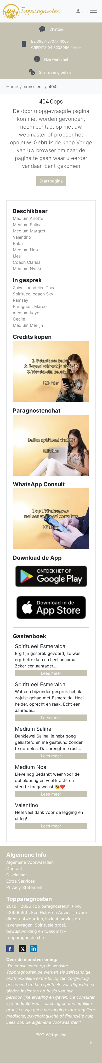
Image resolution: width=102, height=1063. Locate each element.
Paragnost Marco (30, 306)
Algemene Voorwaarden (30, 862)
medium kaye (26, 312)
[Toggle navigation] (93, 11)
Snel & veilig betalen (56, 72)
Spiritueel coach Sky (33, 293)
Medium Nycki (27, 268)
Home (12, 86)
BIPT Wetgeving (51, 1034)
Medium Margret (29, 230)
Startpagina (51, 181)
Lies (17, 256)
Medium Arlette (28, 218)
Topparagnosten (40, 10)
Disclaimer (16, 874)
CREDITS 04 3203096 (56, 47)
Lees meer (51, 673)
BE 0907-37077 (51, 41)
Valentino (22, 237)
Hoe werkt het (56, 59)
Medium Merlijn (28, 325)
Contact (14, 868)
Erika (18, 243)
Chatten (56, 29)
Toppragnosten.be (24, 972)
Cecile (19, 319)
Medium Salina (27, 224)
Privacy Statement (24, 887)
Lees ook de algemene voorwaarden (42, 1022)
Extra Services (20, 881)
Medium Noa (25, 249)
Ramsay (20, 300)
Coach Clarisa (27, 262)
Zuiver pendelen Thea (34, 287)
